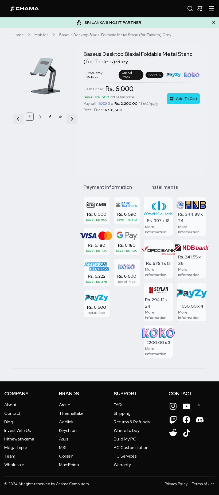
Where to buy (126, 430)
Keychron (68, 430)
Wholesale (14, 464)
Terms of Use (203, 483)
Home (18, 34)
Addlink (66, 422)
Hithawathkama (19, 439)
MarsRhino (69, 464)
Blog (8, 422)
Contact (12, 413)
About (10, 405)
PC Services (125, 456)
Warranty (122, 464)
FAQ (118, 405)
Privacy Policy (176, 483)
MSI (62, 447)
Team (9, 456)
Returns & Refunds (132, 422)
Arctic (64, 405)
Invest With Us (17, 430)
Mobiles (41, 34)
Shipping (122, 413)
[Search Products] (190, 8)
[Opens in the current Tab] (173, 406)
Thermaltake (71, 413)
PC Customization (131, 447)
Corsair (66, 456)
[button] (199, 8)
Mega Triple (15, 447)
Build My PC (125, 439)
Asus (63, 439)
